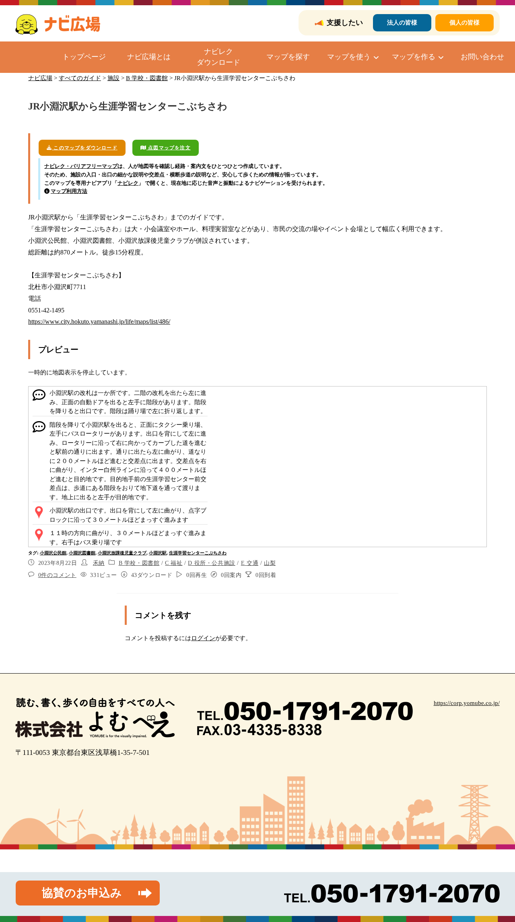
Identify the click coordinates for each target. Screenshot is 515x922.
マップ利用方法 (69, 191)
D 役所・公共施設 (211, 563)
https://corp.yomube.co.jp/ (467, 703)
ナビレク (127, 183)
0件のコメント (57, 575)
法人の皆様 (402, 22)
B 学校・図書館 (139, 563)
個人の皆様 (464, 22)
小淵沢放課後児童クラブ (122, 552)
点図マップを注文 (168, 148)
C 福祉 (173, 563)
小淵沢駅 (158, 552)
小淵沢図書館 (82, 552)
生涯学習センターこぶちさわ (198, 552)
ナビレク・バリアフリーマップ (80, 166)
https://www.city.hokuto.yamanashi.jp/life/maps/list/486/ (99, 321)
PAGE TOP (496, 887)
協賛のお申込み (82, 893)
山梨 (270, 563)
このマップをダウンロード (84, 148)
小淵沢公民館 (53, 552)
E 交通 (249, 563)
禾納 (99, 563)
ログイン (203, 638)
